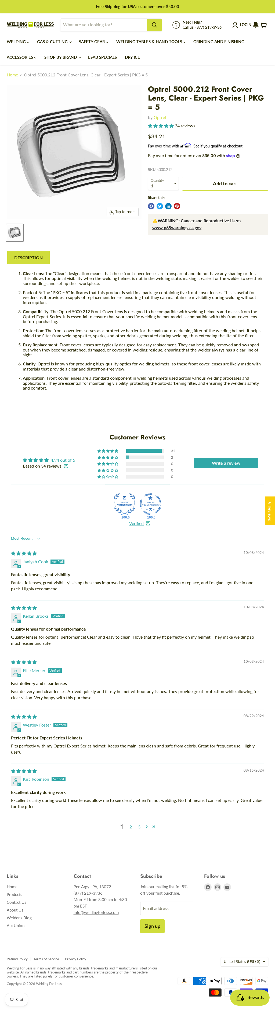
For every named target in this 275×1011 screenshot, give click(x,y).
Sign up (152, 926)
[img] (24, 553)
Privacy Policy (75, 959)
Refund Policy (17, 959)
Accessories (20, 57)
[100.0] (124, 504)
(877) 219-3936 (88, 893)
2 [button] (130, 826)
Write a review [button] (226, 462)
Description (28, 257)
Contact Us (16, 902)
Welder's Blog (19, 917)
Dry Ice (132, 57)
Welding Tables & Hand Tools (149, 41)
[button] (161, 125)
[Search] (154, 25)
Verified (136, 523)
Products (14, 894)
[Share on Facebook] (151, 206)
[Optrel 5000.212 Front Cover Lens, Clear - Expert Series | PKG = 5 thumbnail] (14, 232)
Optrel (160, 117)
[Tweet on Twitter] (160, 206)
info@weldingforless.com (96, 912)
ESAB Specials (102, 57)
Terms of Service (46, 959)
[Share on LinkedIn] (168, 206)
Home (12, 74)
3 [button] (139, 826)
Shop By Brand (61, 57)
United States (242, 961)
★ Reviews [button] (270, 511)
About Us (15, 910)
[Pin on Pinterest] (177, 206)
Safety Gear (92, 41)
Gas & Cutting (53, 41)
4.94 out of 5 (63, 459)
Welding (17, 41)
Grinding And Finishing (218, 41)
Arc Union (15, 925)
